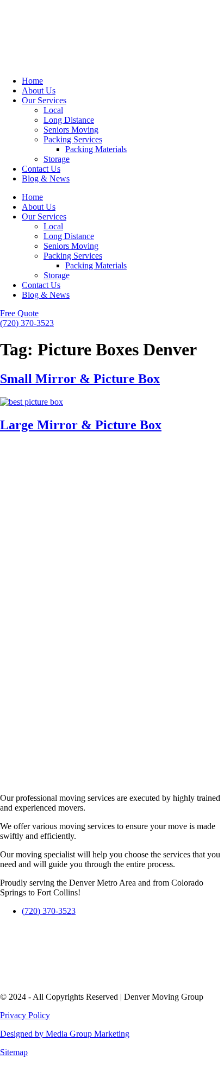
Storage (56, 159)
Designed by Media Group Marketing (64, 1033)
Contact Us (41, 168)
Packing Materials (96, 149)
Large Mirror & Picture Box (80, 425)
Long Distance (68, 119)
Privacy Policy (25, 1015)
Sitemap (14, 1052)
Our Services (44, 100)
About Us (38, 90)
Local (53, 110)
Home (32, 80)
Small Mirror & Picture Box (80, 379)
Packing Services (72, 139)
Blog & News (46, 178)
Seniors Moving (70, 129)
